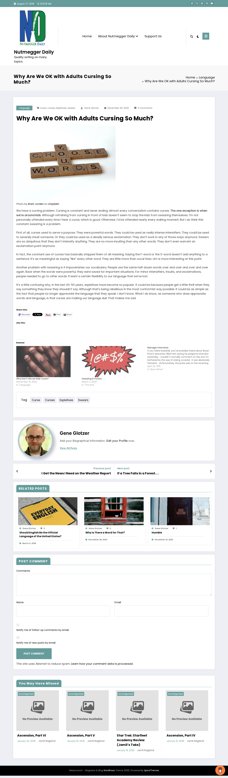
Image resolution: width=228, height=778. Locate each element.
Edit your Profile (117, 440)
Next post (123, 468)
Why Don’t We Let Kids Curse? (32, 378)
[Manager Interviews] (180, 358)
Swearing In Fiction (92, 378)
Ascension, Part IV (88, 735)
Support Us (153, 36)
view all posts (68, 448)
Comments (23, 571)
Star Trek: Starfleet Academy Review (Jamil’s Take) (39, 740)
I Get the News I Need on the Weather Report (76, 473)
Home (87, 36)
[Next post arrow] (211, 471)
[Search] (191, 36)
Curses (51, 108)
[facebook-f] (192, 3)
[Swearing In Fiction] (113, 361)
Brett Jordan (36, 204)
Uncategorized (32, 694)
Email (117, 602)
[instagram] (207, 3)
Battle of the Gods (187, 735)
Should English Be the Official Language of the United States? (40, 534)
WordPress (109, 770)
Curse (43, 108)
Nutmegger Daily (34, 52)
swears (71, 108)
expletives (61, 108)
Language (24, 108)
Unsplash (53, 204)
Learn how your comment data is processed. (102, 664)
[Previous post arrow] (17, 471)
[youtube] (212, 3)
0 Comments (145, 108)
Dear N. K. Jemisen (137, 735)
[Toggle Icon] (205, 36)
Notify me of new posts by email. (36, 643)
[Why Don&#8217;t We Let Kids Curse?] (47, 361)
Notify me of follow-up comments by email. (42, 630)
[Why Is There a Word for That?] (113, 511)
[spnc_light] (198, 36)
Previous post (102, 468)
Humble (157, 532)
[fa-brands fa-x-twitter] (197, 3)
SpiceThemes (151, 770)
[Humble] (180, 511)
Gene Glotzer (91, 108)
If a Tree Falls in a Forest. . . (138, 473)
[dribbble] (202, 3)
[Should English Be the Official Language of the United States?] (47, 511)
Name (20, 602)
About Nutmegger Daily (117, 36)
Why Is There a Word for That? (105, 532)
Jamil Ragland (52, 750)
